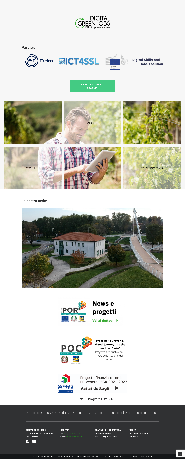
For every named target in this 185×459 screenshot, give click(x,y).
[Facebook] (27, 442)
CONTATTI (133, 437)
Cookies (149, 456)
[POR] (92, 311)
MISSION (132, 430)
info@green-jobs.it (74, 437)
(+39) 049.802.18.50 (72, 433)
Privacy (141, 456)
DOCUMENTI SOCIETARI (139, 433)
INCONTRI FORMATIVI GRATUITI (93, 86)
